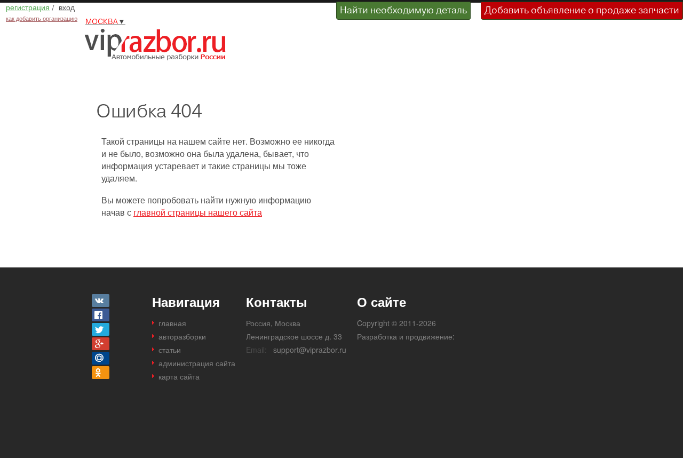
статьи (169, 349)
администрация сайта (196, 363)
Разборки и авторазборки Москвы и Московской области (159, 44)
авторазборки (182, 336)
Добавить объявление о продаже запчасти (582, 10)
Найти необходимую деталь (403, 10)
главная (172, 323)
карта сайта (179, 376)
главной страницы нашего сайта (197, 212)
